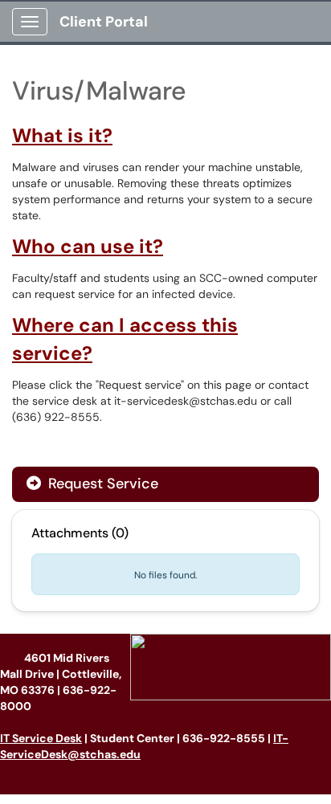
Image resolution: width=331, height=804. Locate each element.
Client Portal (103, 21)
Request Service (101, 483)
